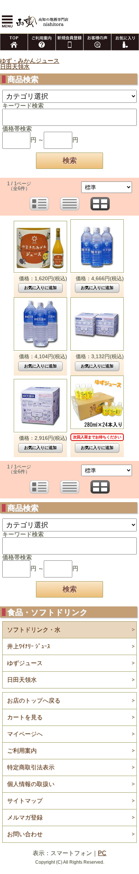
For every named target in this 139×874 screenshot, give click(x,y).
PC (102, 853)
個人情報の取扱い (30, 784)
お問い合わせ (25, 834)
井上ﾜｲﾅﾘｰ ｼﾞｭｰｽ (28, 646)
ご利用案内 (22, 750)
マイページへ (25, 734)
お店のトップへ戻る (33, 700)
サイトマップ (25, 801)
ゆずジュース (25, 663)
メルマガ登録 (25, 817)
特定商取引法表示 (30, 767)
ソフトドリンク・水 (33, 629)
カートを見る (25, 717)
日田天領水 (15, 66)
